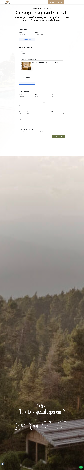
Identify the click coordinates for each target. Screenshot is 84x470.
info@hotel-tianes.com (44, 148)
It (70, 2)
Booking (60, 2)
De (68, 2)
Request (52, 2)
